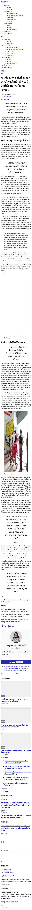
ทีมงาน (9, 7)
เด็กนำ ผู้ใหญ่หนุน (21, 670)
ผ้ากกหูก (18, 668)
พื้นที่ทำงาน (7, 31)
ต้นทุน (22, 666)
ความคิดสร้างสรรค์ (9, 666)
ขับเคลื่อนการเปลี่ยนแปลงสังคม (15, 15)
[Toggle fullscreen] (4, 907)
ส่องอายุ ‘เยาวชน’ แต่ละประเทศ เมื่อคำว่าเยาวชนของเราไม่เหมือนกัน (14, 726)
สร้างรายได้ (12, 670)
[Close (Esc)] (1, 907)
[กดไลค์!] (18, 662)
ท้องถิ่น (27, 666)
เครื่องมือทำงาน (8, 33)
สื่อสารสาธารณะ (11, 19)
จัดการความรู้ (10, 17)
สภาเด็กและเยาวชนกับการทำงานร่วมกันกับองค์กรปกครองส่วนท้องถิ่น (15, 700)
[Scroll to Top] (1, 862)
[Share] (2, 907)
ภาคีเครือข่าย (10, 9)
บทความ (9, 27)
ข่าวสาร (9, 25)
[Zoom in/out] (6, 907)
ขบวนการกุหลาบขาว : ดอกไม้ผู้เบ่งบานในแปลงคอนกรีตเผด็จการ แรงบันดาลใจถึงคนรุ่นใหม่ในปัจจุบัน (15, 828)
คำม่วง (18, 666)
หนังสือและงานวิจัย (12, 29)
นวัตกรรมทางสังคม (9, 668)
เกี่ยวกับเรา (7, 5)
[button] (16, 36)
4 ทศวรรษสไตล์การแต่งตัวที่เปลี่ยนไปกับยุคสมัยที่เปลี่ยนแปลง (16, 751)
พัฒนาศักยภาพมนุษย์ (12, 13)
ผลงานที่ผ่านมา (8, 11)
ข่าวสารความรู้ (8, 23)
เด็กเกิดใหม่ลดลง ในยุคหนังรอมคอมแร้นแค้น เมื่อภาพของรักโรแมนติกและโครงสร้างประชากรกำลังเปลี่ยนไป (16, 805)
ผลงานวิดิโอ (10, 21)
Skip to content (4, 1)
